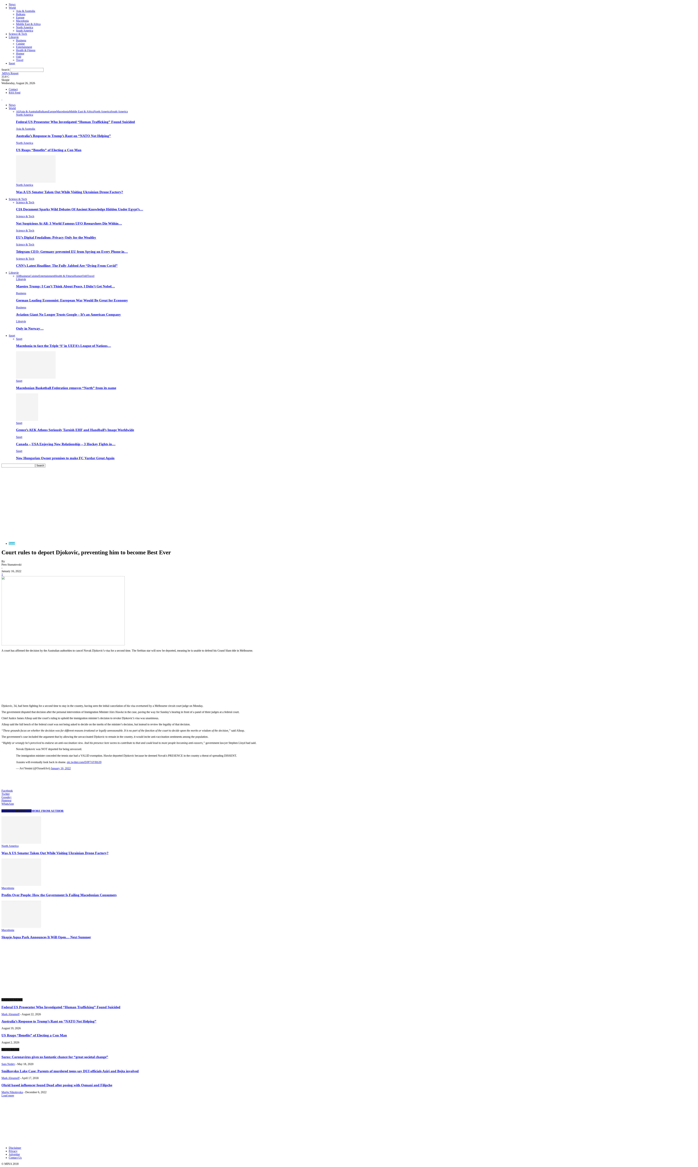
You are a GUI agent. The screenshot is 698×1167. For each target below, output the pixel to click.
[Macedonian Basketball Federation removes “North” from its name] (36, 377)
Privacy (13, 1151)
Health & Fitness (25, 50)
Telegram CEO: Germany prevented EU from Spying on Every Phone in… (72, 252)
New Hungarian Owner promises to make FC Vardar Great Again (65, 458)
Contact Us (15, 1157)
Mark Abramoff (10, 1014)
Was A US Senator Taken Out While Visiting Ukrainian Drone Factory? (69, 192)
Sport (12, 63)
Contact (13, 89)
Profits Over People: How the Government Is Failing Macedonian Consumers (59, 895)
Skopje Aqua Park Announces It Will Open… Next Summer (46, 937)
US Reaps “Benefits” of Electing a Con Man (48, 150)
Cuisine (20, 43)
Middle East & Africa (28, 24)
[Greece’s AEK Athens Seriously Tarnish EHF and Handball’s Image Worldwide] (27, 419)
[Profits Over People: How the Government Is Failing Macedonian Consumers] (21, 884)
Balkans (20, 14)
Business (21, 40)
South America (24, 30)
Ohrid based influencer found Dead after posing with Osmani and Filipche (56, 1085)
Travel (19, 60)
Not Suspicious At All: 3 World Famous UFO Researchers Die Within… (69, 223)
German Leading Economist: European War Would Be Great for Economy (72, 300)
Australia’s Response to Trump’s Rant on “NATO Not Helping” (63, 136)
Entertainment (24, 47)
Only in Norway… (30, 328)
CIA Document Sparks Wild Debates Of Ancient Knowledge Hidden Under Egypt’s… (79, 209)
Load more (7, 1095)
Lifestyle (14, 37)
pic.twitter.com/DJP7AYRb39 (84, 762)
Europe (20, 17)
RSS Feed (14, 92)
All (18, 111)
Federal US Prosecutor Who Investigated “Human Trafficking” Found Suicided (75, 122)
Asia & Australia (25, 11)
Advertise (14, 1154)
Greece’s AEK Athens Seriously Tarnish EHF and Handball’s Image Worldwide (75, 430)
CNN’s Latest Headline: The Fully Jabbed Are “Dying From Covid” (67, 266)
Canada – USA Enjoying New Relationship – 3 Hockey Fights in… (65, 444)
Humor (20, 53)
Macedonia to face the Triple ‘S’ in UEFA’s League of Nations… (63, 346)
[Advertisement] (349, 494)
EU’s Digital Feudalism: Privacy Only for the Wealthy (56, 237)
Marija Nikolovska (12, 1092)
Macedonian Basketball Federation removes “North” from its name (66, 388)
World (12, 7)
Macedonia (22, 20)
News (12, 4)
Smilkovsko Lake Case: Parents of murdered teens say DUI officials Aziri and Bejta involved (70, 1071)
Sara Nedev (8, 1064)
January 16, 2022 (61, 768)
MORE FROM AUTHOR (47, 810)
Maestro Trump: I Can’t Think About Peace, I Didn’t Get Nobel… (65, 286)
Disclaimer (15, 1147)
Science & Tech (18, 33)
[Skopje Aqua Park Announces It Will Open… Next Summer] (21, 926)
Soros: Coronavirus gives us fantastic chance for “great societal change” (54, 1057)
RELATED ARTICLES (16, 810)
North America (24, 27)
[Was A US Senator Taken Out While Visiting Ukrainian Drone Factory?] (36, 181)
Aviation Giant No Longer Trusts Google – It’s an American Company (68, 314)
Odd (18, 56)
